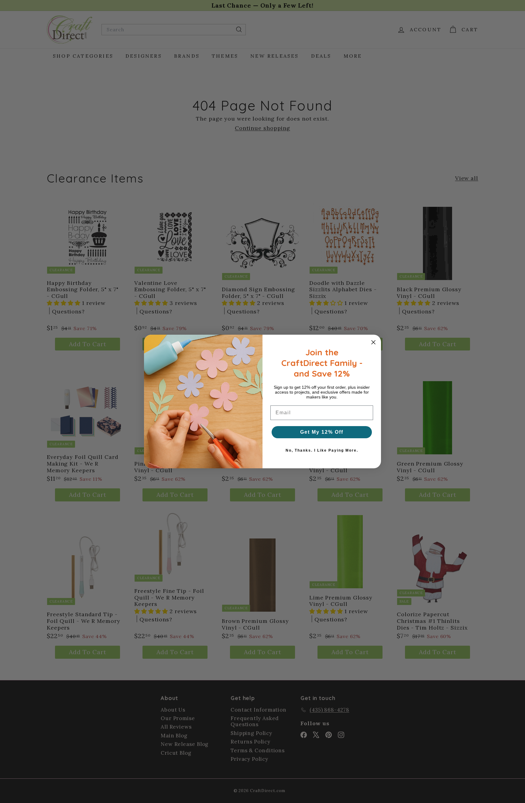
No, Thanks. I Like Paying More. (322, 450)
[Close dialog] (373, 342)
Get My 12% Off (321, 432)
